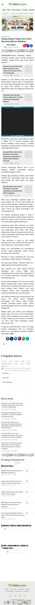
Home (4, 10)
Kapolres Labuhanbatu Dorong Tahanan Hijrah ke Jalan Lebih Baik (12, 493)
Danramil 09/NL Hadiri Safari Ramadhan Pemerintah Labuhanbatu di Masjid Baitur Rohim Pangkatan (12, 189)
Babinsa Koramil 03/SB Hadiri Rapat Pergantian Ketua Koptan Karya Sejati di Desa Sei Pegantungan (12, 69)
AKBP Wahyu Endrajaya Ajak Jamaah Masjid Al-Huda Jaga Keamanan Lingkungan (11, 505)
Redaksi (6, 589)
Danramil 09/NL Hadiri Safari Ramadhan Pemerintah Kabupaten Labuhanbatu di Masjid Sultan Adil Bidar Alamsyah (12, 156)
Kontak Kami (21, 589)
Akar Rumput (11, 45)
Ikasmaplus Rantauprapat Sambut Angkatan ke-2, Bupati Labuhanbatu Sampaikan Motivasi (13, 98)
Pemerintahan (16, 10)
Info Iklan (27, 589)
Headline (31, 10)
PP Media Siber (18, 591)
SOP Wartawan (9, 591)
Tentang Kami (13, 589)
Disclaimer (26, 591)
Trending (25, 10)
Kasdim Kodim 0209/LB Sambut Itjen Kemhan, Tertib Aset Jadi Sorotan (11, 482)
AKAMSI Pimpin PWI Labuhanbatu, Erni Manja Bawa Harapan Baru (12, 472)
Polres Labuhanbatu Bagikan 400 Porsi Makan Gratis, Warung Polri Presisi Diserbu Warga (13, 515)
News (8, 10)
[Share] (31, 45)
